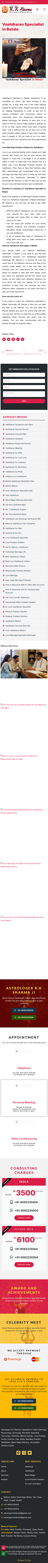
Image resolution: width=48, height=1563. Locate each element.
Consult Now (24, 1218)
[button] (37, 9)
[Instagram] (24, 1453)
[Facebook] (18, 1453)
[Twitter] (30, 1453)
